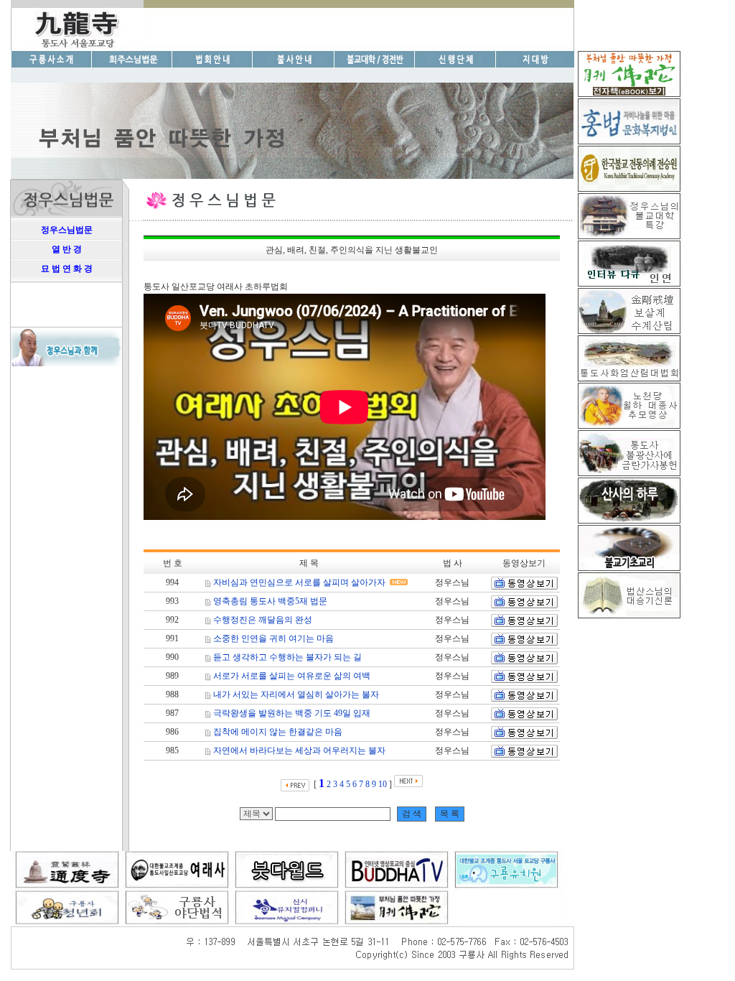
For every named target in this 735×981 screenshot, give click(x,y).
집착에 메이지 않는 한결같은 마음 (277, 732)
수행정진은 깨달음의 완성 (262, 620)
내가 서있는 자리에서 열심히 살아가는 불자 (296, 694)
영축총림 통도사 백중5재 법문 (270, 601)
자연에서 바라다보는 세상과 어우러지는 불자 (299, 750)
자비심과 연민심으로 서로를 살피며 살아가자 (299, 582)
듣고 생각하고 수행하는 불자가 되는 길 (287, 657)
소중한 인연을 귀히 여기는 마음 (273, 638)
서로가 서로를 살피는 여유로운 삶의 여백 (291, 676)
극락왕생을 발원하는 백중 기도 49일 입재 (291, 713)
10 (382, 784)
